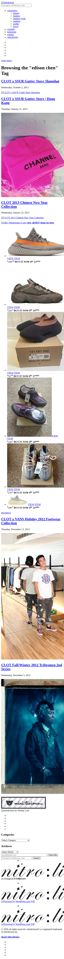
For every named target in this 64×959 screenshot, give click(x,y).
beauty (16, 13)
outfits (16, 24)
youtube (11, 29)
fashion (16, 16)
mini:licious (12, 37)
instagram (11, 32)
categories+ (12, 10)
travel (15, 26)
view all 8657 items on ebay (40, 222)
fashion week (19, 18)
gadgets (16, 21)
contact (10, 34)
